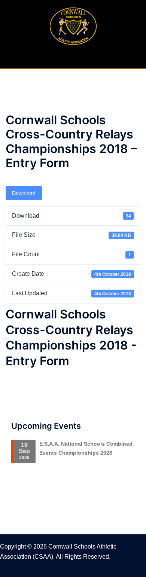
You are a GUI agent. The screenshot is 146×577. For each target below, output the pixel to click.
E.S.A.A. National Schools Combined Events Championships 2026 (86, 448)
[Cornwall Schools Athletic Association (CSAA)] (73, 25)
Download (24, 193)
